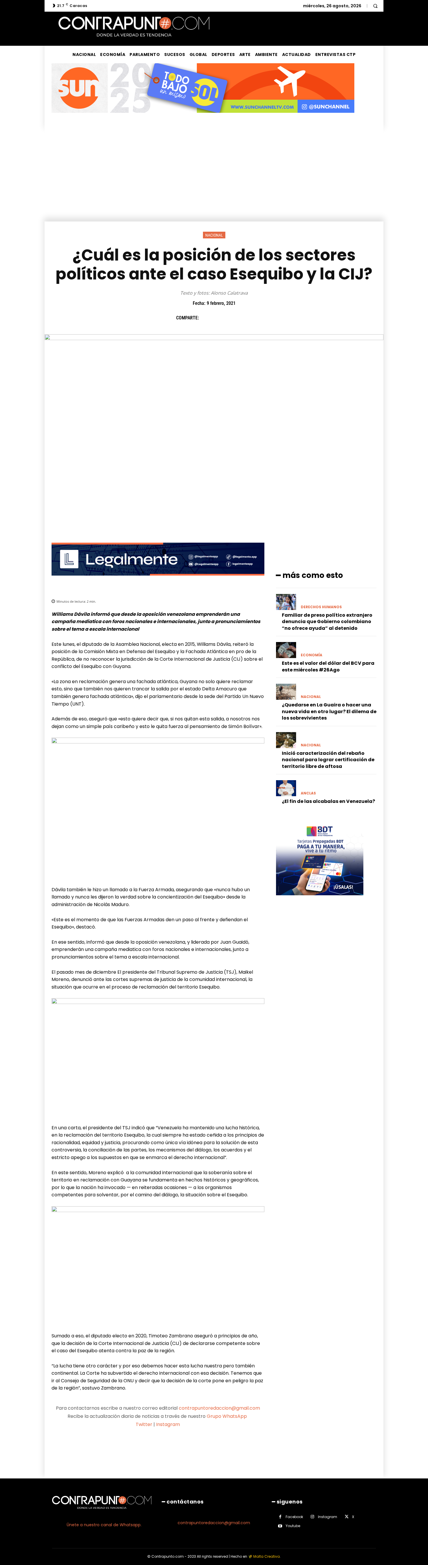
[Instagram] (312, 1516)
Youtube (293, 1525)
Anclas (308, 793)
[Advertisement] (214, 178)
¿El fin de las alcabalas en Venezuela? (328, 801)
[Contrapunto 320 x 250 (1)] (319, 900)
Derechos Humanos (321, 607)
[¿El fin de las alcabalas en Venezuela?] (286, 788)
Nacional (214, 235)
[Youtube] (280, 1526)
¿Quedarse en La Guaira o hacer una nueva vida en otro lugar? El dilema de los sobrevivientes (329, 711)
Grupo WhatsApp (227, 1416)
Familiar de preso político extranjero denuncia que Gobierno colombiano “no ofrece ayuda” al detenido (327, 622)
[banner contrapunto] (158, 580)
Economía (311, 655)
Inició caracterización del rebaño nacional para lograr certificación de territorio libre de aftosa (328, 760)
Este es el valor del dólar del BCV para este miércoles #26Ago (328, 666)
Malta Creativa (266, 1556)
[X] (219, 317)
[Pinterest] (233, 317)
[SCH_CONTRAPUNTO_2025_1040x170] (203, 117)
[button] (375, 6)
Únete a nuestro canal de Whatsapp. (104, 1525)
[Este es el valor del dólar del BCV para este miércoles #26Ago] (286, 650)
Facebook (294, 1516)
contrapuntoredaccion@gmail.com (219, 1408)
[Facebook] (206, 317)
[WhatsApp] (246, 317)
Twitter (144, 1424)
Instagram (168, 1424)
